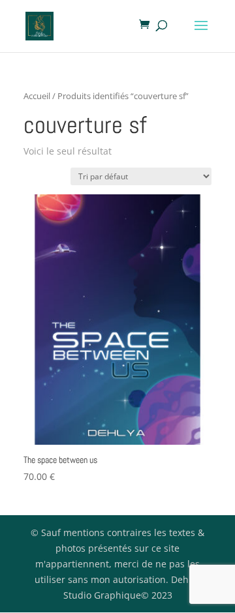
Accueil (37, 96)
